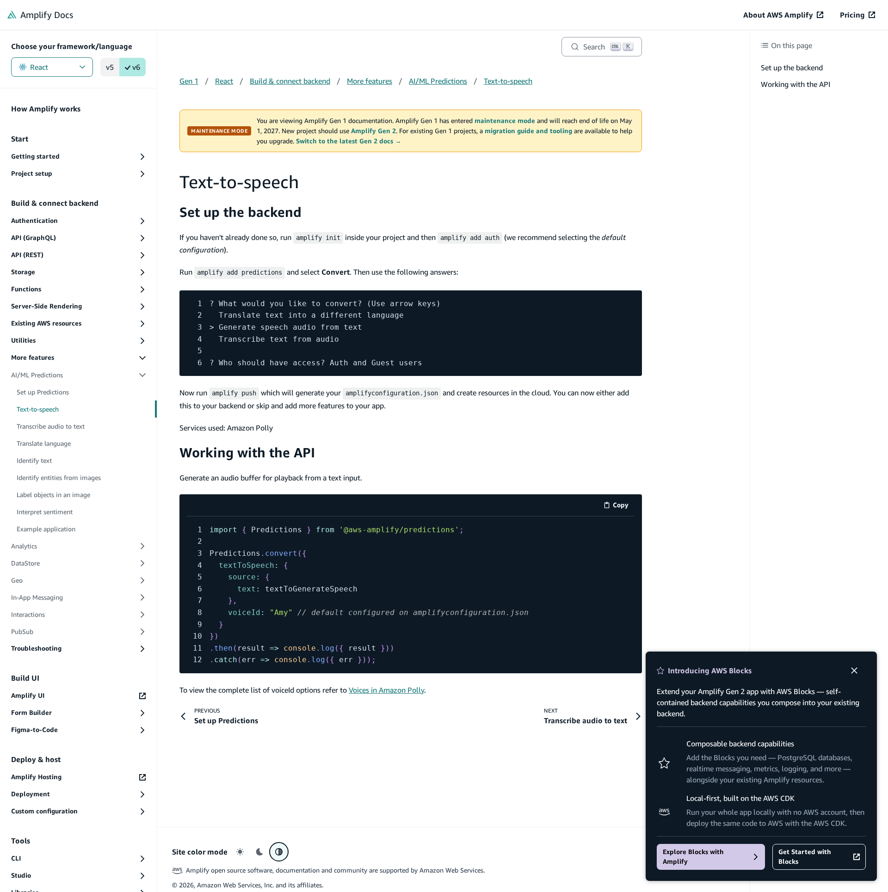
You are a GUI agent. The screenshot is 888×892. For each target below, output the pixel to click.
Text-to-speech (508, 81)
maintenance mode (505, 121)
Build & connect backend (290, 81)
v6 (136, 67)
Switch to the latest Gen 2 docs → (348, 141)
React (39, 67)
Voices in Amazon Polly (386, 690)
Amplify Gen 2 (373, 131)
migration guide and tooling (528, 131)
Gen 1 (188, 81)
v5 (110, 67)
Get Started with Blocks (804, 857)
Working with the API (247, 452)
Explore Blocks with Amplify (693, 857)
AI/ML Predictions (438, 81)
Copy (624, 506)
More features (369, 81)
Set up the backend (240, 212)
